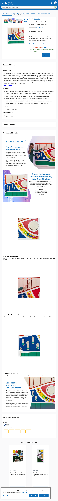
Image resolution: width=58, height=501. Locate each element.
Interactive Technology (7, 15)
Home (3, 13)
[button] (51, 3)
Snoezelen (37, 19)
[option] (5, 20)
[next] (22, 20)
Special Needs (20, 13)
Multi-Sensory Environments (43, 13)
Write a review (41, 27)
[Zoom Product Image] (26, 26)
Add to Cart (46, 55)
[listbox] (12, 20)
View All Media (26, 20)
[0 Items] (55, 3)
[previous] (3, 468)
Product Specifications (44, 43)
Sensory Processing (30, 13)
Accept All (44, 495)
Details (45, 47)
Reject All (33, 495)
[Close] (48, 488)
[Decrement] (30, 55)
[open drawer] (2, 3)
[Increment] (39, 55)
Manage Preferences (7, 495)
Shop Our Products (10, 13)
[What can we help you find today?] (55, 7)
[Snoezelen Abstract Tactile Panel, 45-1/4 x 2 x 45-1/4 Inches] (17, 457)
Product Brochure (7, 85)
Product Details (33, 43)
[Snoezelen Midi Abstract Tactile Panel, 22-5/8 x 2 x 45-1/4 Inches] (40, 457)
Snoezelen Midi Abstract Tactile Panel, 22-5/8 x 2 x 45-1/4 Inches (40, 474)
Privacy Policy (25, 492)
